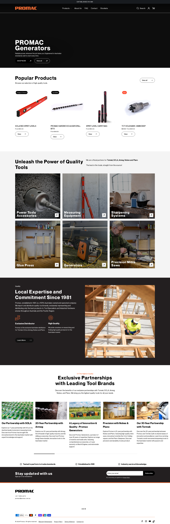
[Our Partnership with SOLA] (17, 411)
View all (39, 61)
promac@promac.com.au (22, 498)
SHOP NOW (21, 61)
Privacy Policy (126, 477)
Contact (94, 8)
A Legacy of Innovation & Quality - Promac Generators (83, 427)
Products (66, 8)
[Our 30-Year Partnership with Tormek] (152, 411)
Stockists (104, 8)
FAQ (86, 8)
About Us (78, 8)
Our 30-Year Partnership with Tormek (150, 425)
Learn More (21, 340)
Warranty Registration (45, 521)
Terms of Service (69, 521)
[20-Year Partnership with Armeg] (51, 411)
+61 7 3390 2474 (20, 496)
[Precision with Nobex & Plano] (119, 411)
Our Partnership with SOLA (17, 423)
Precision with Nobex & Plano (115, 425)
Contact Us (80, 521)
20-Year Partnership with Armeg (49, 425)
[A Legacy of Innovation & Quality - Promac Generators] (85, 411)
